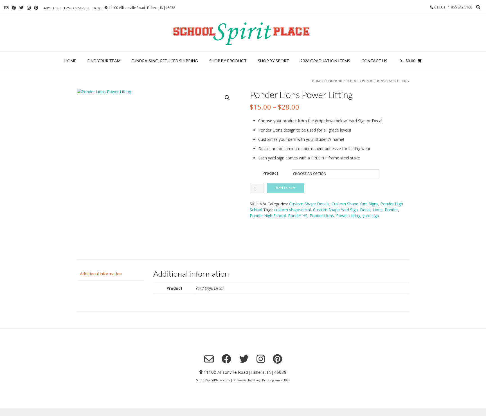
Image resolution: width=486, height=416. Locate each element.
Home (97, 8)
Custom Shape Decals (309, 203)
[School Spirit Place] (243, 32)
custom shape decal (292, 209)
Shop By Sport (273, 60)
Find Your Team (103, 60)
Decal (365, 209)
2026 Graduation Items (325, 60)
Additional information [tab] (101, 273)
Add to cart (286, 187)
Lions (377, 209)
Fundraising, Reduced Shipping (165, 60)
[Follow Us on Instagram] (29, 8)
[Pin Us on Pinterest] (36, 8)
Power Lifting (348, 215)
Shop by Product (228, 60)
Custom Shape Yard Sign (335, 209)
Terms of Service (76, 8)
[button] (227, 98)
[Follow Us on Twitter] (21, 8)
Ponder (391, 209)
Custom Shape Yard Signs (355, 203)
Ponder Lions (322, 215)
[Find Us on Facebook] (14, 8)
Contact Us (374, 60)
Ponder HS (297, 215)
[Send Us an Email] (6, 8)
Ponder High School (341, 81)
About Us (51, 8)
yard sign (371, 215)
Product (270, 173)
